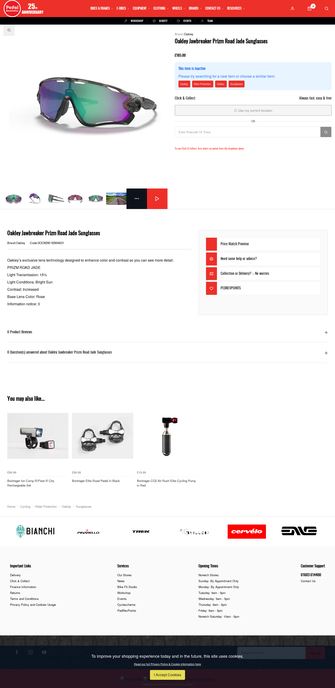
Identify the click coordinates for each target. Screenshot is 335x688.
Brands (193, 8)
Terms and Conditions (24, 598)
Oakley (188, 34)
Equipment (140, 8)
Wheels (177, 8)
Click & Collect (20, 581)
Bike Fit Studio (127, 587)
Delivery (15, 575)
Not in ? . (205, 142)
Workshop (124, 593)
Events (122, 598)
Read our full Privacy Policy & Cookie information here (167, 664)
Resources (234, 8)
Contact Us (212, 8)
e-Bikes (121, 8)
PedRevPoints (126, 610)
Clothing (159, 8)
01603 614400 (311, 575)
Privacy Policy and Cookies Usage (33, 604)
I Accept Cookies (167, 674)
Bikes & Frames (100, 8)
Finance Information (23, 587)
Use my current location (254, 110)
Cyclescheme (126, 604)
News (121, 581)
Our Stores (124, 575)
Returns (15, 593)
